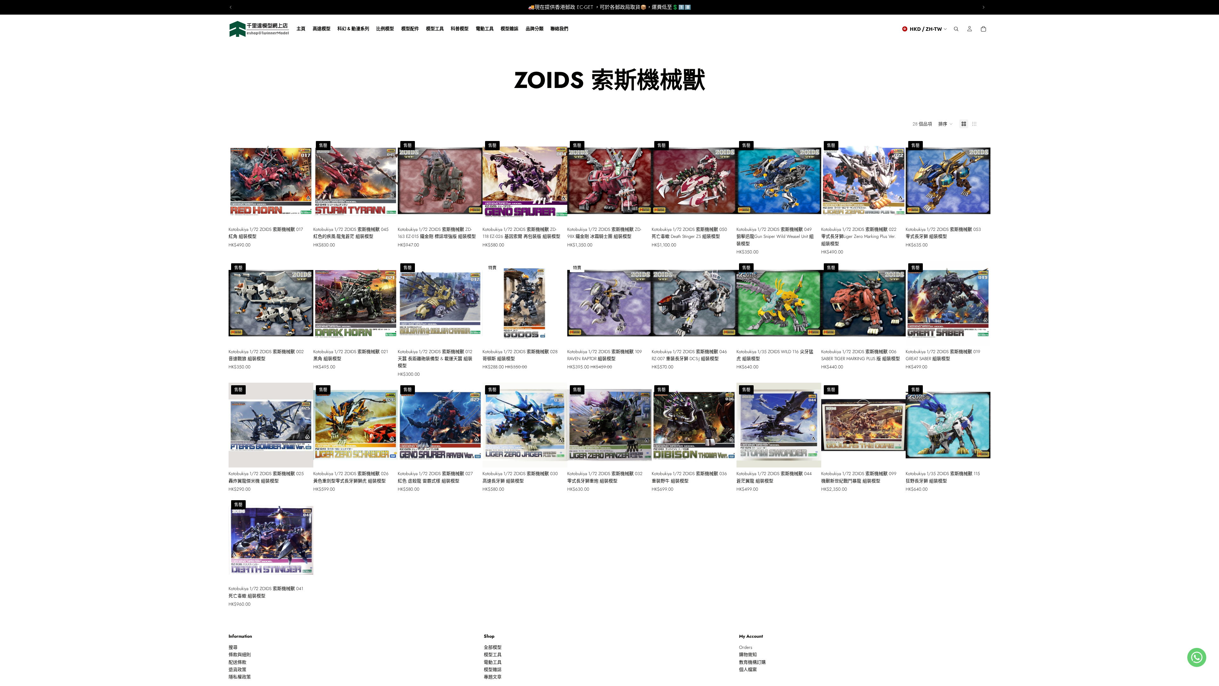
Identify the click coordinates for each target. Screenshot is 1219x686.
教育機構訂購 (752, 662)
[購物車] (983, 29)
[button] (945, 124)
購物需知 (748, 655)
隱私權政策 (240, 677)
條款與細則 (240, 655)
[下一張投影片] (983, 7)
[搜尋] (956, 29)
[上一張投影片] (231, 7)
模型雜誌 (493, 669)
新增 (393, 336)
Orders (745, 647)
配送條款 (237, 662)
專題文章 (493, 677)
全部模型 (493, 647)
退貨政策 (237, 669)
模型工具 (493, 655)
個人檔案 (748, 669)
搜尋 (233, 647)
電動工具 (493, 662)
